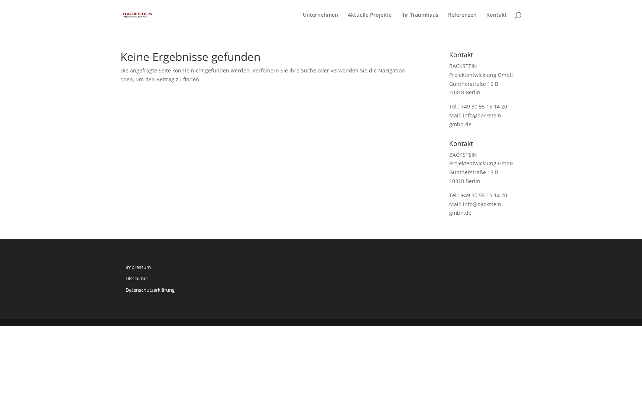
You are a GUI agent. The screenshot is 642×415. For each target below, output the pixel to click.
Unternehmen (320, 15)
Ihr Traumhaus (419, 15)
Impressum (138, 267)
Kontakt (496, 15)
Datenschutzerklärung (150, 289)
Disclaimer (137, 278)
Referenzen (462, 15)
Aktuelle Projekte (370, 15)
